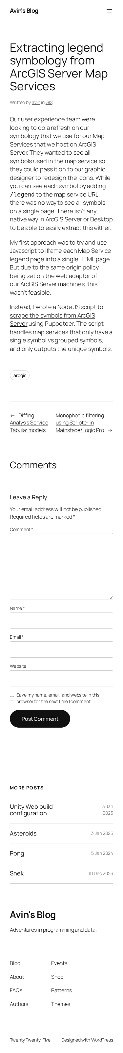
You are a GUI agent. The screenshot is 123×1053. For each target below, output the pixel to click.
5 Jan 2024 (102, 853)
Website (18, 666)
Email (17, 637)
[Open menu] (109, 11)
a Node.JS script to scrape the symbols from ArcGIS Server (56, 315)
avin (36, 102)
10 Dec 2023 (101, 873)
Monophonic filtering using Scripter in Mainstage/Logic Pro (80, 423)
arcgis (19, 375)
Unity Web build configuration (31, 810)
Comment (21, 529)
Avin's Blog (24, 10)
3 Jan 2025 (107, 809)
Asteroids (23, 833)
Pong (17, 853)
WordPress (102, 1040)
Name (17, 608)
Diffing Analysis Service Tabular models (29, 423)
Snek (17, 873)
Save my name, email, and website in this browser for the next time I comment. (57, 698)
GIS (49, 102)
